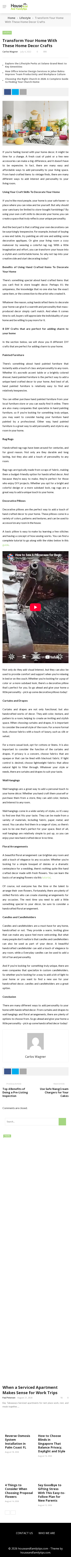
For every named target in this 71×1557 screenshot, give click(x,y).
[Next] (13, 1513)
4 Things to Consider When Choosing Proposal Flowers (19, 1491)
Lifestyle (7, 32)
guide (5, 544)
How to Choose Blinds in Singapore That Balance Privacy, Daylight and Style (51, 1443)
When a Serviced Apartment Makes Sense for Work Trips (30, 1389)
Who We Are (46, 1533)
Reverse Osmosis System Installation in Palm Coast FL (17, 1441)
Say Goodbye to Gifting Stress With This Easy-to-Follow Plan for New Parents (51, 1493)
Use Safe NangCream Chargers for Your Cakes (54, 1092)
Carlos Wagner (10, 51)
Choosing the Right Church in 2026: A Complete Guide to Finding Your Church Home (36, 80)
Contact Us (24, 1533)
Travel (7, 1136)
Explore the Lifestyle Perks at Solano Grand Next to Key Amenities (36, 65)
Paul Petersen (8, 1397)
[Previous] (7, 1513)
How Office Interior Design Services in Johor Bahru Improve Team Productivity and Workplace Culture (35, 73)
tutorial (46, 877)
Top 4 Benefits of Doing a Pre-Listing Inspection (15, 1092)
